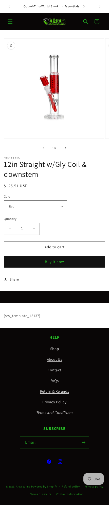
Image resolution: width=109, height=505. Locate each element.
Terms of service (40, 494)
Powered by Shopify (44, 486)
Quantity (10, 219)
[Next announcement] (99, 6)
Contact (54, 370)
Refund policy (71, 486)
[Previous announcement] (9, 6)
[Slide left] (43, 148)
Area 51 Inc (23, 486)
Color (7, 196)
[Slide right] (65, 148)
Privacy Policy (54, 401)
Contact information (70, 494)
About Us (54, 359)
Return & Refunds (54, 391)
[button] (10, 21)
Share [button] (14, 279)
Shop (54, 348)
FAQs (54, 380)
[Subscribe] (83, 442)
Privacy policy (94, 486)
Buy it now (54, 261)
